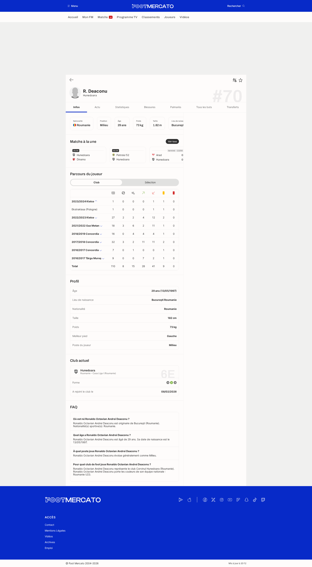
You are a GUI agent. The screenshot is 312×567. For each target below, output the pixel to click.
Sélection (150, 182)
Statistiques (122, 107)
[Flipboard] (238, 499)
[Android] (181, 499)
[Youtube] (230, 499)
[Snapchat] (246, 499)
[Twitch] (263, 499)
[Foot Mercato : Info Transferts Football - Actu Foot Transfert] (153, 6)
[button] (73, 6)
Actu (97, 107)
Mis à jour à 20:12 (237, 563)
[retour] (71, 80)
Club (96, 182)
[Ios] (189, 499)
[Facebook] (205, 499)
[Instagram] (221, 499)
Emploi (49, 547)
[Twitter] (213, 499)
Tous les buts (204, 107)
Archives (50, 542)
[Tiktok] (254, 499)
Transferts (233, 107)
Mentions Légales (55, 530)
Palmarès (175, 107)
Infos (76, 107)
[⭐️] (240, 80)
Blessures (149, 107)
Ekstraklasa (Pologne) (84, 209)
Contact (49, 524)
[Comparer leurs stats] (235, 80)
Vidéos (49, 536)
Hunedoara (90, 95)
